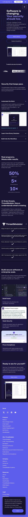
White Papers (6, 485)
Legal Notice (6, 496)
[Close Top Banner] (25, 2)
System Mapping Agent (8, 428)
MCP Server (6, 430)
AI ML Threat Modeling (8, 441)
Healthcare (5, 447)
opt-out (9, 505)
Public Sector (6, 452)
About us (5, 461)
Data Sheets (5, 478)
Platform (5, 419)
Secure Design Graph (8, 421)
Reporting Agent (7, 426)
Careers (4, 465)
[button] (24, 7)
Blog (4, 476)
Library (4, 474)
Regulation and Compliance (9, 454)
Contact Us (5, 463)
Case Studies (6, 481)
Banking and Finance (8, 445)
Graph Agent (6, 424)
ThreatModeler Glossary (8, 483)
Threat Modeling (7, 439)
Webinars (5, 487)
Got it (17, 511)
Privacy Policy (18, 507)
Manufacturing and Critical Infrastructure (13, 449)
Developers (5, 443)
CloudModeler (6, 432)
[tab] (14, 115)
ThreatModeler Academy (9, 467)
